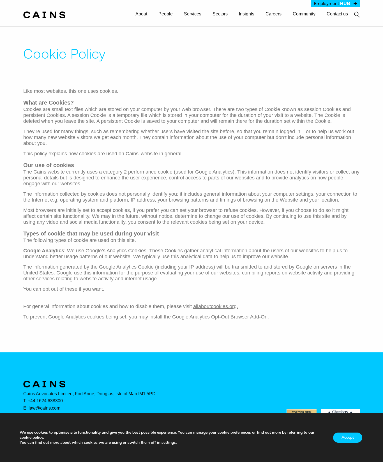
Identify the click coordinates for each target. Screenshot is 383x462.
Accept (348, 437)
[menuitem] (143, 14)
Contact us (337, 14)
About (141, 14)
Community (304, 14)
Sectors (220, 14)
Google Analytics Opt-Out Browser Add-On (219, 317)
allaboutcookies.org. (215, 306)
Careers (274, 14)
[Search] (354, 15)
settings (168, 442)
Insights (246, 14)
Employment (332, 3)
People (165, 14)
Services (192, 14)
